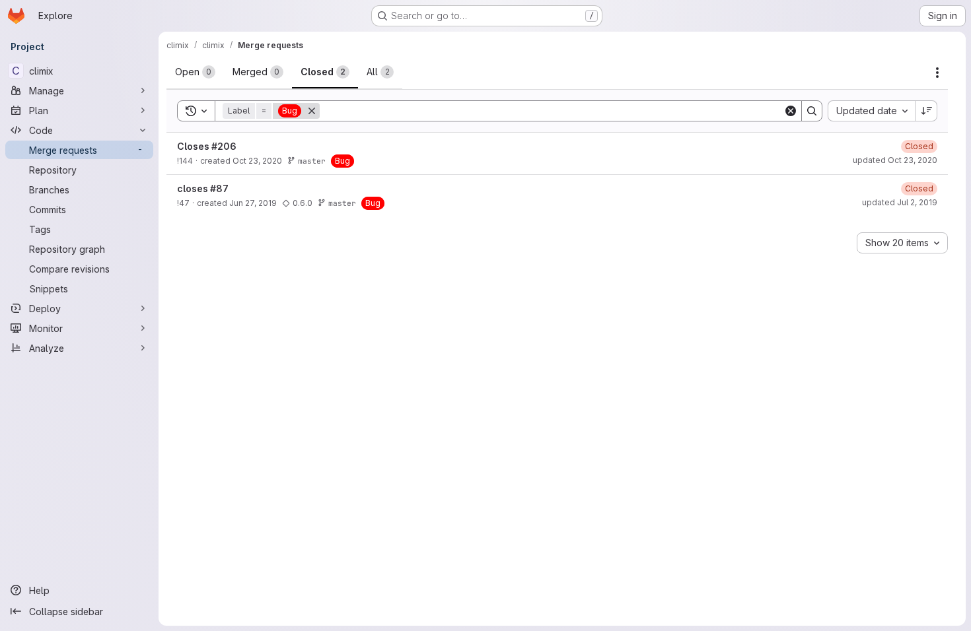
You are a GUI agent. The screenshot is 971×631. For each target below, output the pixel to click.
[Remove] (312, 111)
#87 (219, 188)
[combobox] (872, 110)
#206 (223, 146)
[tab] (195, 71)
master (312, 161)
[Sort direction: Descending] (926, 110)
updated (895, 160)
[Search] (811, 110)
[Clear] (791, 111)
